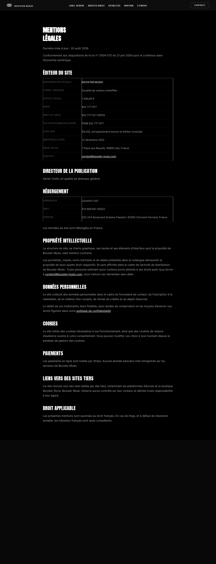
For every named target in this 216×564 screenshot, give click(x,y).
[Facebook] (175, 5)
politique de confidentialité (93, 311)
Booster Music (24, 6)
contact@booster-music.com (99, 156)
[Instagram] (180, 5)
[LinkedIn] (185, 5)
